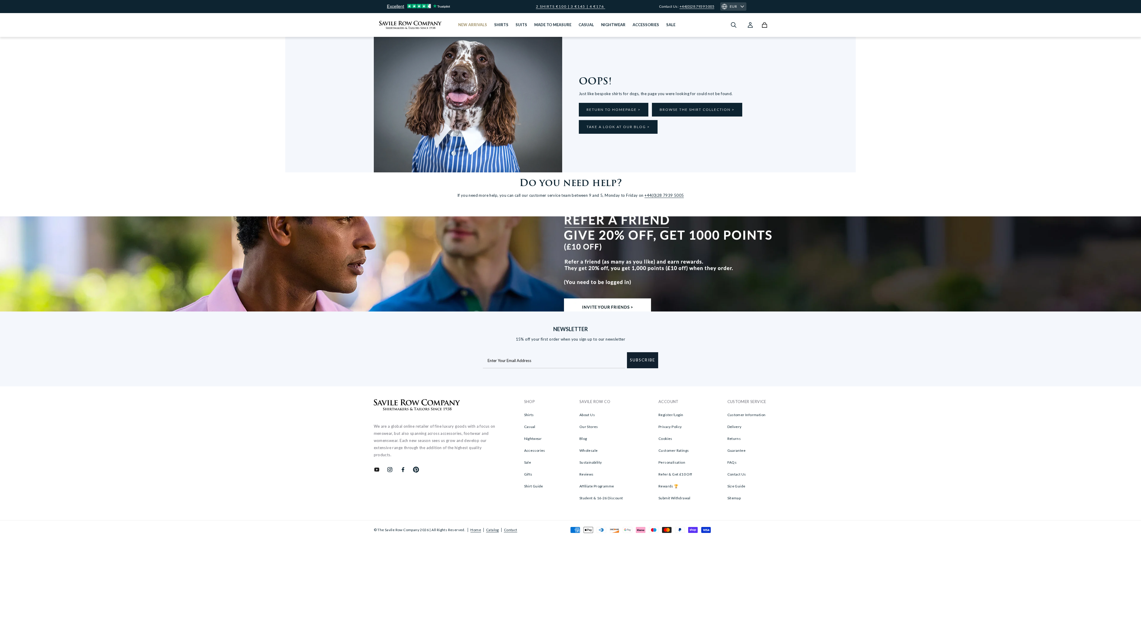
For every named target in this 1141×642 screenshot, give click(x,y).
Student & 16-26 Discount (601, 498)
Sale (527, 462)
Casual (529, 426)
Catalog (492, 530)
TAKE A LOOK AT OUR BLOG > (618, 127)
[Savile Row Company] (417, 405)
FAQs (732, 462)
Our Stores (588, 426)
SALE (670, 24)
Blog (583, 438)
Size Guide (736, 486)
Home (475, 530)
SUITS (521, 24)
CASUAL (586, 24)
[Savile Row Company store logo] (410, 25)
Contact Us (736, 474)
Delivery (734, 426)
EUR (733, 6)
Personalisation (671, 462)
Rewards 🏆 (668, 486)
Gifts (528, 474)
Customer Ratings (673, 450)
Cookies (665, 438)
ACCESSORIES (646, 24)
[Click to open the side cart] (765, 25)
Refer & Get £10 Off (675, 474)
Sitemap (734, 498)
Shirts (529, 415)
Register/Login (670, 415)
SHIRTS (501, 24)
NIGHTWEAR (613, 24)
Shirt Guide (533, 486)
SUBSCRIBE (642, 360)
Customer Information (746, 415)
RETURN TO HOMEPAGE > (614, 109)
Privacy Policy (670, 426)
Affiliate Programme (596, 486)
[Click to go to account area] (750, 25)
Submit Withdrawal (674, 498)
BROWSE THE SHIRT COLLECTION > (697, 109)
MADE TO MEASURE (552, 24)
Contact (510, 530)
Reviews (586, 474)
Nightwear (533, 438)
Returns (734, 438)
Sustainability (590, 462)
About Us (587, 415)
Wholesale (588, 450)
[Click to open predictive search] (734, 25)
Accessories (534, 450)
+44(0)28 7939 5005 (697, 6)
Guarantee (736, 450)
